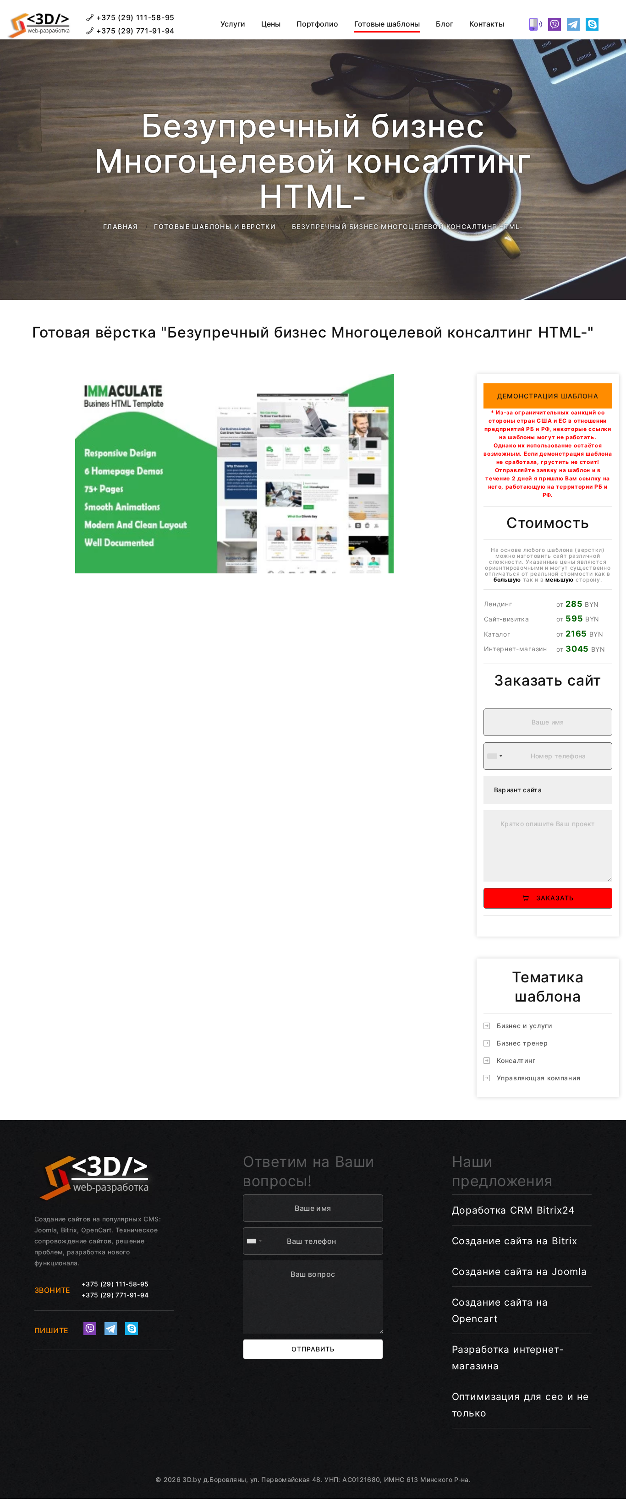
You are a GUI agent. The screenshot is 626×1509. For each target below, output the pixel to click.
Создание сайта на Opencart (500, 1310)
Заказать (551, 898)
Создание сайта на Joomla (519, 1271)
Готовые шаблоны (387, 24)
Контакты (486, 24)
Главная (120, 226)
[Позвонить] (535, 24)
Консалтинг (516, 1060)
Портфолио (317, 24)
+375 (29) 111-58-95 (134, 17)
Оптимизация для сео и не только (520, 1405)
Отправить (313, 1349)
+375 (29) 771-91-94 (134, 30)
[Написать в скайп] (592, 24)
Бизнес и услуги (524, 1026)
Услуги (232, 24)
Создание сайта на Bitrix (514, 1241)
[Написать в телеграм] (573, 24)
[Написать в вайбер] (554, 24)
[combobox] (494, 756)
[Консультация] (611, 24)
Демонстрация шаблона (548, 396)
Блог (444, 24)
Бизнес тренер (522, 1043)
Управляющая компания (538, 1078)
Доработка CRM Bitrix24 (513, 1210)
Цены (270, 24)
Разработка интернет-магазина (508, 1358)
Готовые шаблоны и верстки (214, 226)
